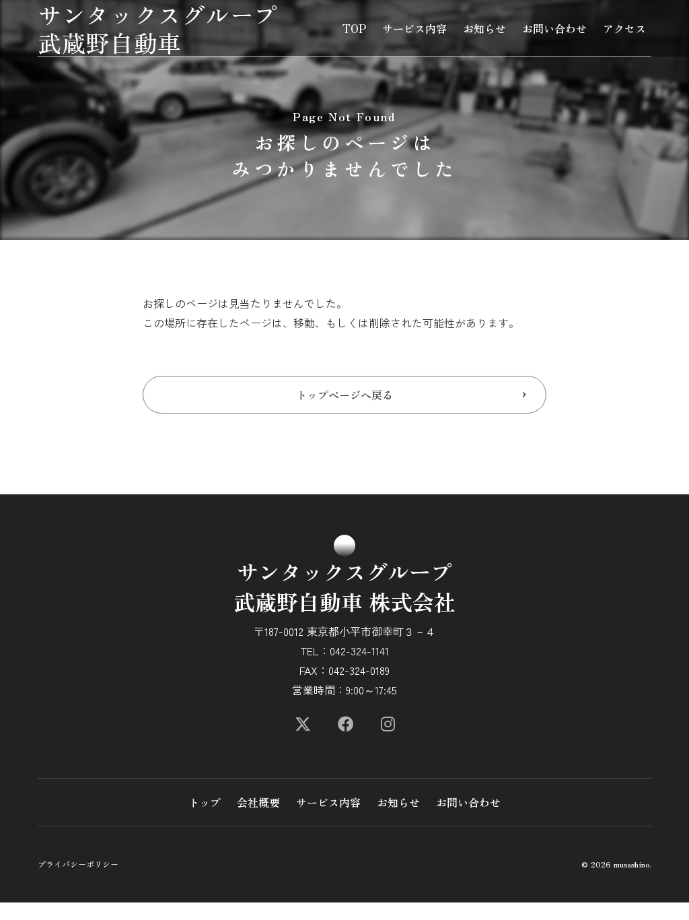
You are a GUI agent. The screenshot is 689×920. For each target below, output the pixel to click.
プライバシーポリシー (78, 864)
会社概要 (258, 802)
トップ (204, 802)
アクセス (624, 28)
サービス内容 (414, 28)
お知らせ (484, 28)
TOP (354, 28)
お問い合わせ (554, 28)
